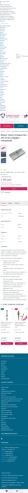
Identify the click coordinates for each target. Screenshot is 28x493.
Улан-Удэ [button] (3, 100)
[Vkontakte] (2, 466)
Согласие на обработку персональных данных (12, 475)
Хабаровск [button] (3, 105)
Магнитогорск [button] (4, 58)
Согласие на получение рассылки (10, 477)
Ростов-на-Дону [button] (4, 76)
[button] (8, 1)
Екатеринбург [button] (4, 38)
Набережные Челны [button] (6, 63)
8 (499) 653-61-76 (9, 455)
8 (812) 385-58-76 (13, 457)
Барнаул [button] (3, 29)
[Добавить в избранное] (12, 309)
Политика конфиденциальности (9, 480)
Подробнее (18, 184)
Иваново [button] (3, 40)
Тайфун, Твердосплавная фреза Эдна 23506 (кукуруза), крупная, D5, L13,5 (20, 325)
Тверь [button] (2, 92)
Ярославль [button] (3, 110)
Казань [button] (2, 45)
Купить (14, 188)
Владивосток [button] (4, 34)
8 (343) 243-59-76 (12, 459)
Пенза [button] (2, 73)
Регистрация (24, 56)
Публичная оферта (6, 473)
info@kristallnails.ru (8, 451)
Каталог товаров (7, 382)
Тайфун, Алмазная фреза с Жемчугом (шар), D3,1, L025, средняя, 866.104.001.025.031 (7, 325)
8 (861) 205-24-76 (10, 461)
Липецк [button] (2, 56)
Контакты (4, 442)
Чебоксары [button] (3, 107)
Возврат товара (20, 482)
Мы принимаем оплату (9, 433)
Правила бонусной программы (9, 482)
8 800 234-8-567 (9, 453)
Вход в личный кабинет (18, 56)
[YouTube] (6, 466)
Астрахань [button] (3, 27)
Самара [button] (3, 79)
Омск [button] (2, 69)
